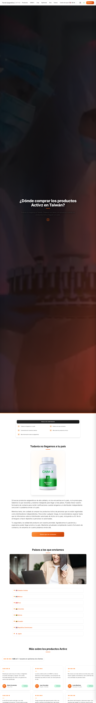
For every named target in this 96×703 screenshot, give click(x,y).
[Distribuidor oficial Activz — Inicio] (11, 3)
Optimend (44, 2)
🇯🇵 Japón (19, 633)
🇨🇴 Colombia (20, 609)
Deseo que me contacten (48, 534)
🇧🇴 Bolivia (19, 615)
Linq (38, 2)
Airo (50, 2)
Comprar (90, 2)
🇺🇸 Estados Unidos (22, 590)
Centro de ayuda (64, 2)
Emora (56, 2)
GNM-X (32, 2)
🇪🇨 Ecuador (19, 621)
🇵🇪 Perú (18, 603)
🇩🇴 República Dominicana (24, 627)
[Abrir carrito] (80, 2)
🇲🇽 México (19, 596)
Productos (25, 2)
